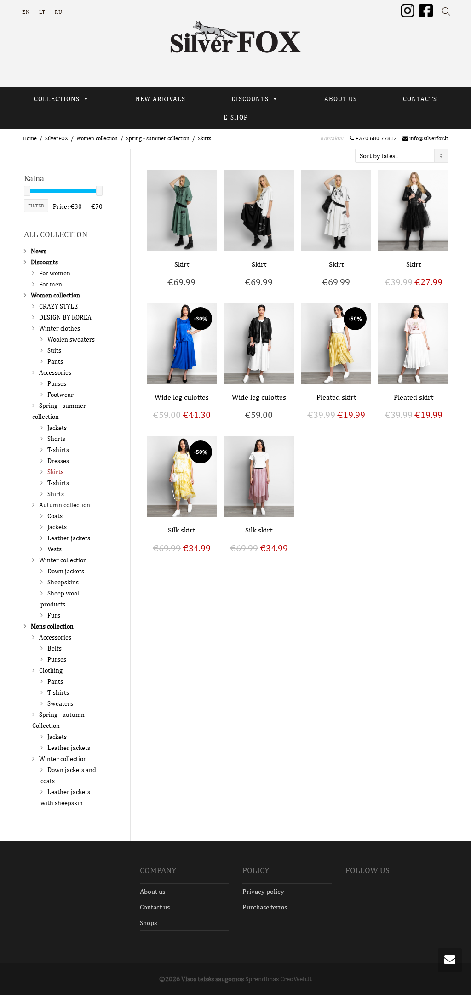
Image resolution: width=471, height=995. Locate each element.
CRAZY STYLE (58, 306)
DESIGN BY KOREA (65, 317)
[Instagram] (407, 10)
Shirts (55, 494)
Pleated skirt (336, 397)
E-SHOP (236, 117)
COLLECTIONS (57, 99)
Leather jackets (68, 538)
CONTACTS (420, 99)
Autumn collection (64, 505)
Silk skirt (181, 530)
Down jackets (65, 571)
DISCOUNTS (250, 99)
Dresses (58, 460)
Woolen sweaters (71, 339)
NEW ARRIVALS (160, 99)
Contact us (155, 907)
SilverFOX (56, 138)
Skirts (55, 471)
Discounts (44, 262)
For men (50, 284)
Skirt (181, 264)
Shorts (56, 438)
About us (152, 891)
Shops (148, 922)
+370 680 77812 (377, 138)
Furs (53, 615)
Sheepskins (63, 582)
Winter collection (63, 560)
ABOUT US (340, 99)
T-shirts (58, 449)
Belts (54, 648)
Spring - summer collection (158, 138)
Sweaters (60, 703)
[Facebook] (426, 10)
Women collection (97, 138)
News (38, 251)
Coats (55, 516)
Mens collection (52, 626)
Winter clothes (59, 328)
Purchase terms (264, 907)
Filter (36, 205)
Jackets (57, 427)
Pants (55, 361)
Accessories (55, 372)
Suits (54, 350)
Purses (56, 383)
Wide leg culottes (182, 397)
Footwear (60, 394)
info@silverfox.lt (428, 138)
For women (54, 273)
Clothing (51, 670)
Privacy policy (263, 891)
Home (30, 138)
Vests (54, 549)
